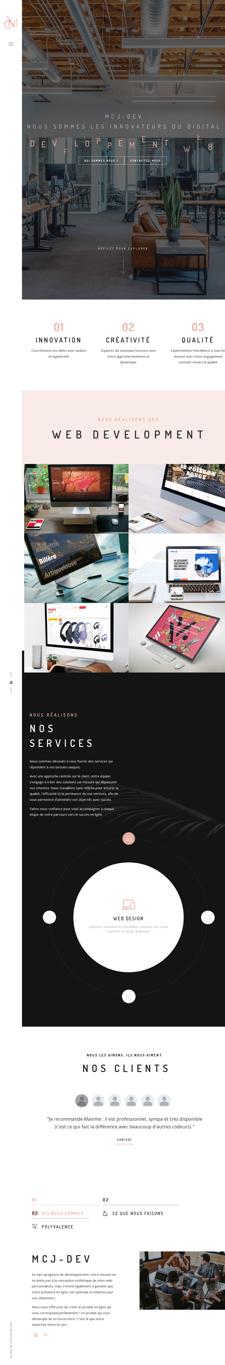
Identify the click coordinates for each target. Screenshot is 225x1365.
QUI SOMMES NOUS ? (101, 160)
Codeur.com (125, 1144)
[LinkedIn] (11, 682)
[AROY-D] (76, 499)
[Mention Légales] (46, 1335)
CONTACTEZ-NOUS (145, 160)
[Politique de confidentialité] (36, 1335)
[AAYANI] (76, 638)
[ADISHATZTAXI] (76, 568)
